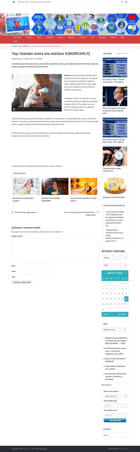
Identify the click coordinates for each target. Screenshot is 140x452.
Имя (14, 266)
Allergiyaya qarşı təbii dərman (114, 197)
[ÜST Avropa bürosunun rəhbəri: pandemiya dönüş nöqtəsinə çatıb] (115, 96)
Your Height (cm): (110, 410)
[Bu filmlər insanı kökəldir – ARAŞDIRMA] (55, 186)
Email (14, 271)
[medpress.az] (70, 24)
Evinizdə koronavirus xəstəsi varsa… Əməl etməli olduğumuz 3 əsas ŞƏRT (115, 351)
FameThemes (123, 449)
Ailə (92, 37)
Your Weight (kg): (110, 401)
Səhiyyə (60, 37)
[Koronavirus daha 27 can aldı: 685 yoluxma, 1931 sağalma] (115, 127)
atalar (42, 166)
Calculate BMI (115, 420)
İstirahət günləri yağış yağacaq (26, 212)
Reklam (113, 37)
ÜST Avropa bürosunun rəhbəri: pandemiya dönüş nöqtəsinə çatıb (114, 110)
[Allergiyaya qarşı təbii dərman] (115, 185)
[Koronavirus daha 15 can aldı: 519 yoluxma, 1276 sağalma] (115, 67)
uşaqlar (51, 166)
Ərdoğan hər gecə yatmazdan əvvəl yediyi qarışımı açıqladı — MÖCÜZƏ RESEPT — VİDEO (116, 340)
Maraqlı (71, 37)
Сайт (13, 277)
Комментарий (17, 236)
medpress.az (27, 449)
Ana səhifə (17, 37)
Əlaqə (122, 37)
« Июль (106, 314)
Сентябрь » (122, 314)
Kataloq (29, 37)
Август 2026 (114, 273)
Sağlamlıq (25, 46)
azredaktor (39, 59)
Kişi (20, 46)
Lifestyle (82, 37)
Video (15, 41)
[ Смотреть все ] (122, 53)
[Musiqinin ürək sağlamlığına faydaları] (26, 186)
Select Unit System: (111, 391)
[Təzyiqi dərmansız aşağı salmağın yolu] (115, 156)
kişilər (46, 166)
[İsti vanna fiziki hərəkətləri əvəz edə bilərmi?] (84, 186)
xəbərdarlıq (58, 166)
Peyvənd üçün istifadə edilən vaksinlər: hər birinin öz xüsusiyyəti (115, 376)
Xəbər (39, 37)
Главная (14, 46)
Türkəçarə (102, 37)
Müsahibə (49, 37)
